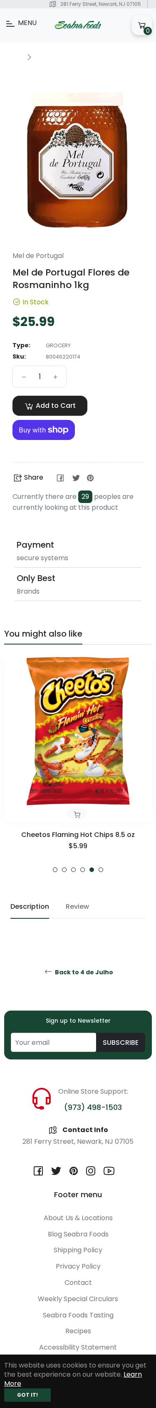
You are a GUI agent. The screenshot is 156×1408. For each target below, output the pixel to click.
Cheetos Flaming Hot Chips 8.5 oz (78, 834)
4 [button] (82, 869)
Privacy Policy (78, 1266)
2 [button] (64, 869)
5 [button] (91, 869)
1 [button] (55, 869)
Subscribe (121, 1042)
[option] (78, 764)
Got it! (27, 1394)
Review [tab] (77, 906)
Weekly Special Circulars (78, 1299)
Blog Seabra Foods (78, 1234)
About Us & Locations (78, 1218)
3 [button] (73, 869)
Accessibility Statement (78, 1347)
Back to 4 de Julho (83, 972)
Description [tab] (29, 906)
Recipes (78, 1331)
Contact (78, 1282)
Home (13, 57)
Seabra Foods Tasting (78, 1315)
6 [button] (101, 869)
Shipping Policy (78, 1250)
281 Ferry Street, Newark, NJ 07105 (100, 4)
